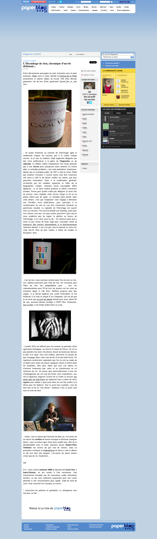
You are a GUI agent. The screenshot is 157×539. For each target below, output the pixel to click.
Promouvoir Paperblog (96, 525)
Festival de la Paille (68, 76)
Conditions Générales (52, 527)
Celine (123, 85)
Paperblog (34, 8)
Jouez (124, 121)
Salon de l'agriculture (88, 114)
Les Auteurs (80, 54)
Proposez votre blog (111, 66)
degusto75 (124, 90)
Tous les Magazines (123, 10)
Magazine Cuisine (32, 54)
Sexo (112, 10)
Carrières (104, 10)
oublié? (132, 1)
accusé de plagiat (44, 299)
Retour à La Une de (41, 508)
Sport (111, 7)
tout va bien (28, 305)
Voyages (95, 10)
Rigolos (85, 145)
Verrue (84, 132)
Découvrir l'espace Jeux (112, 146)
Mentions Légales (51, 529)
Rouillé (85, 118)
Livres (78, 7)
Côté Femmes (55, 10)
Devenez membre (124, 105)
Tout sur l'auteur (109, 105)
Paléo (34, 76)
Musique (70, 7)
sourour (123, 80)
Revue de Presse (72, 525)
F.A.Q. (69, 527)
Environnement (84, 10)
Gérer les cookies (72, 529)
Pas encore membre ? (112, 63)
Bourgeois (85, 150)
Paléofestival (48, 450)
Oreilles (85, 127)
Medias (86, 7)
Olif (27, 69)
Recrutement (28, 529)
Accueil (26, 1)
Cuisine (85, 168)
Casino (118, 113)
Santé (65, 10)
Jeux (70, 54)
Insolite (118, 7)
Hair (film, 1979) (87, 141)
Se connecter (124, 2)
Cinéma (61, 7)
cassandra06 (125, 96)
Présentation (50, 525)
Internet (94, 7)
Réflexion (130, 113)
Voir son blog (89, 99)
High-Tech (103, 7)
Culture (53, 7)
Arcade (107, 113)
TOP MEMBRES (122, 75)
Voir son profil (89, 97)
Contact (26, 527)
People (126, 7)
